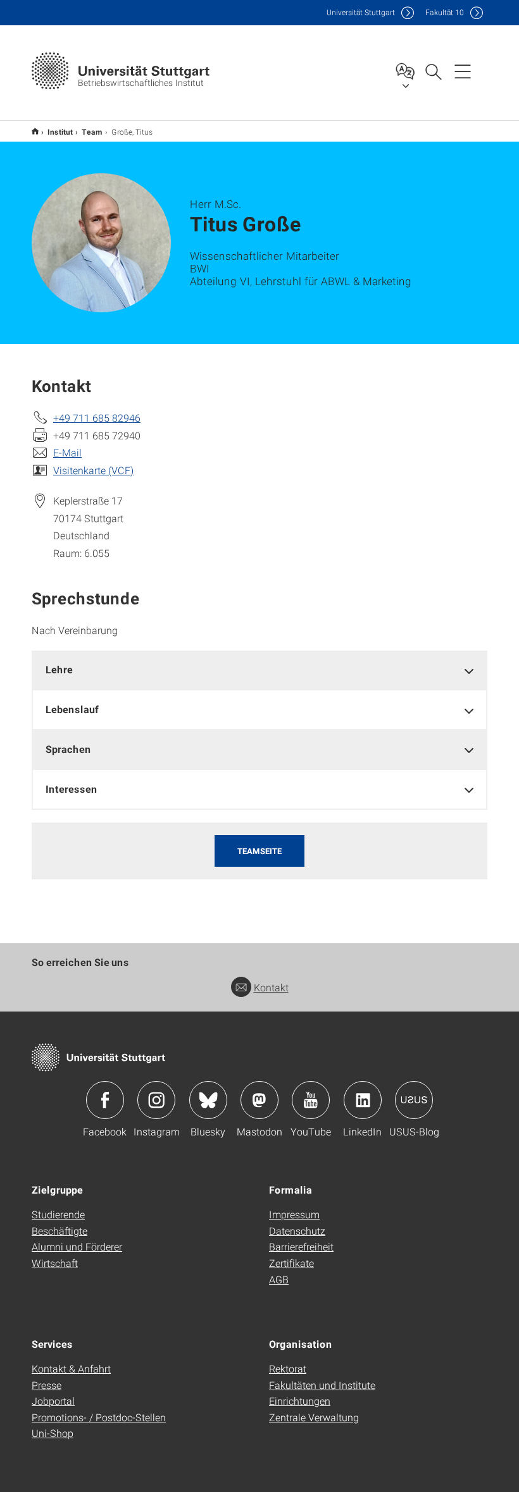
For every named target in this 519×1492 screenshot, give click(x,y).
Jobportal (53, 1400)
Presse (46, 1384)
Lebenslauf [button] (72, 709)
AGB (279, 1279)
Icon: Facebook (105, 1100)
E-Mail (67, 452)
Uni (361, 12)
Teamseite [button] (259, 851)
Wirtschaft (55, 1262)
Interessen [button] (71, 788)
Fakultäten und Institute (322, 1384)
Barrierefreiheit (301, 1246)
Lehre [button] (59, 669)
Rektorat (287, 1368)
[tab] (259, 670)
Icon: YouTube (311, 1100)
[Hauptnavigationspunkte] (462, 71)
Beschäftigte (59, 1230)
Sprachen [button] (68, 748)
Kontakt (271, 987)
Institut (60, 131)
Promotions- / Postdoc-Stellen (99, 1417)
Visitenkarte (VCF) (93, 470)
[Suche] (433, 71)
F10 (444, 12)
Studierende (58, 1214)
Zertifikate (291, 1262)
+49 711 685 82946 (97, 417)
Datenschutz (297, 1230)
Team (92, 131)
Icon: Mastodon (259, 1100)
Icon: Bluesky (208, 1100)
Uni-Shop (52, 1433)
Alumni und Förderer (77, 1246)
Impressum (294, 1214)
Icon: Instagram (156, 1100)
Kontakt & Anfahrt (71, 1368)
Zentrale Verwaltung (314, 1417)
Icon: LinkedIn (363, 1100)
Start (35, 131)
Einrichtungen (299, 1400)
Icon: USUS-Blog (414, 1100)
